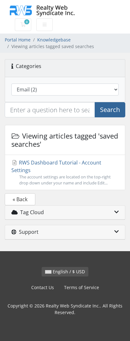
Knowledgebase (54, 40)
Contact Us (42, 287)
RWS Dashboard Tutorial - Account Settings (61, 172)
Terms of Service (81, 287)
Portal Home (18, 40)
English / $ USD (68, 272)
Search (110, 109)
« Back (20, 199)
